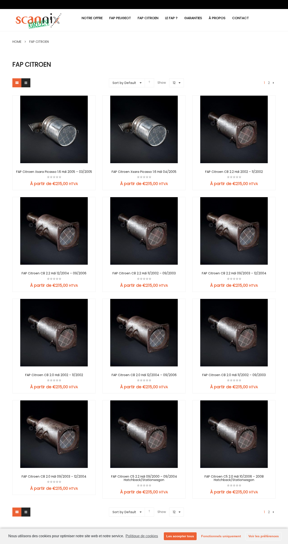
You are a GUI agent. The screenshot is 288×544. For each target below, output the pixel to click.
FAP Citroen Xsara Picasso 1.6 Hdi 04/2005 (144, 172)
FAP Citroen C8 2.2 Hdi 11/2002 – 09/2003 (144, 273)
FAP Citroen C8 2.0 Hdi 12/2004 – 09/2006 (144, 375)
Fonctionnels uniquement (221, 536)
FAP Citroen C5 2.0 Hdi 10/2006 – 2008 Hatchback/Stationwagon (234, 478)
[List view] (25, 82)
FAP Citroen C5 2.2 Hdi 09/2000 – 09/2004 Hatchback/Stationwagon (144, 478)
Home (16, 41)
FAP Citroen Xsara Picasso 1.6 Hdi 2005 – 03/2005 (54, 172)
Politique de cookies (142, 536)
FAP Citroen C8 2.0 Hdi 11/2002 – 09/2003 (234, 375)
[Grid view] (16, 82)
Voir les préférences (263, 536)
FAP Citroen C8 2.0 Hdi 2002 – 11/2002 (54, 375)
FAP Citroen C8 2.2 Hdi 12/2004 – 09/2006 (54, 273)
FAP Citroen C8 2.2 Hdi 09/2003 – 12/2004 (234, 273)
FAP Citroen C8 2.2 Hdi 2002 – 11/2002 (234, 172)
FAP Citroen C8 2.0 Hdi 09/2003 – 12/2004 (54, 476)
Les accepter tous (180, 536)
